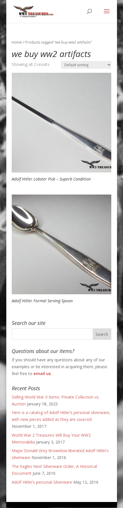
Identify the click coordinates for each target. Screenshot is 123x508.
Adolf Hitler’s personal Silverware (42, 482)
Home (17, 42)
